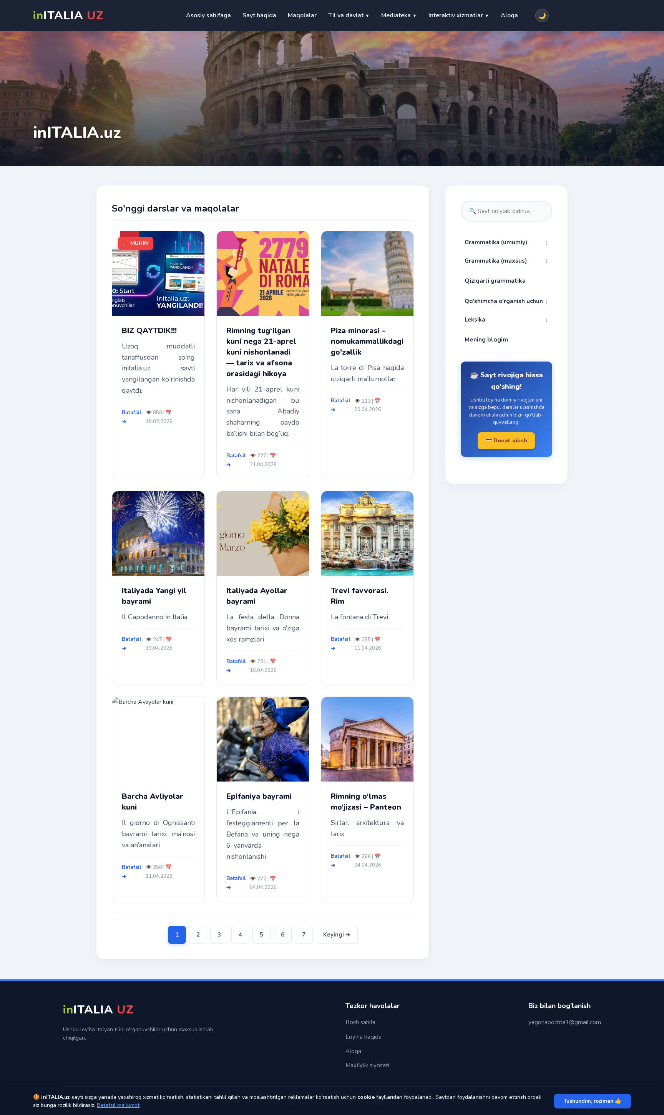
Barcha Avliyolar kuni (152, 801)
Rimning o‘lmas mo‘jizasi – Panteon (366, 801)
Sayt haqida (259, 15)
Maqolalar (302, 15)
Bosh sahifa (360, 1022)
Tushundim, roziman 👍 (592, 1101)
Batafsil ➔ (131, 417)
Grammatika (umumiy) (506, 242)
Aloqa (509, 15)
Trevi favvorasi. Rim (359, 596)
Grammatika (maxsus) (506, 260)
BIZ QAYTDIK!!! (149, 330)
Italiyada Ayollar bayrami (256, 596)
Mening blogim (486, 339)
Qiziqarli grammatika (495, 281)
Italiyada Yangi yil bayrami (154, 596)
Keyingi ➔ (336, 934)
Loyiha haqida (363, 1037)
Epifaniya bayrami (259, 796)
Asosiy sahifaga (208, 15)
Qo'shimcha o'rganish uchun (506, 301)
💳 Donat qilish (506, 440)
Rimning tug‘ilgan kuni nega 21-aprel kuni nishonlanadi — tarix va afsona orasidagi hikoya (261, 352)
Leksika (506, 319)
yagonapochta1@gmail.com (564, 1022)
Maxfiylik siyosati (367, 1065)
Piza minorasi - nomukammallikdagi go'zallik (367, 341)
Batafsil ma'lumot (118, 1105)
